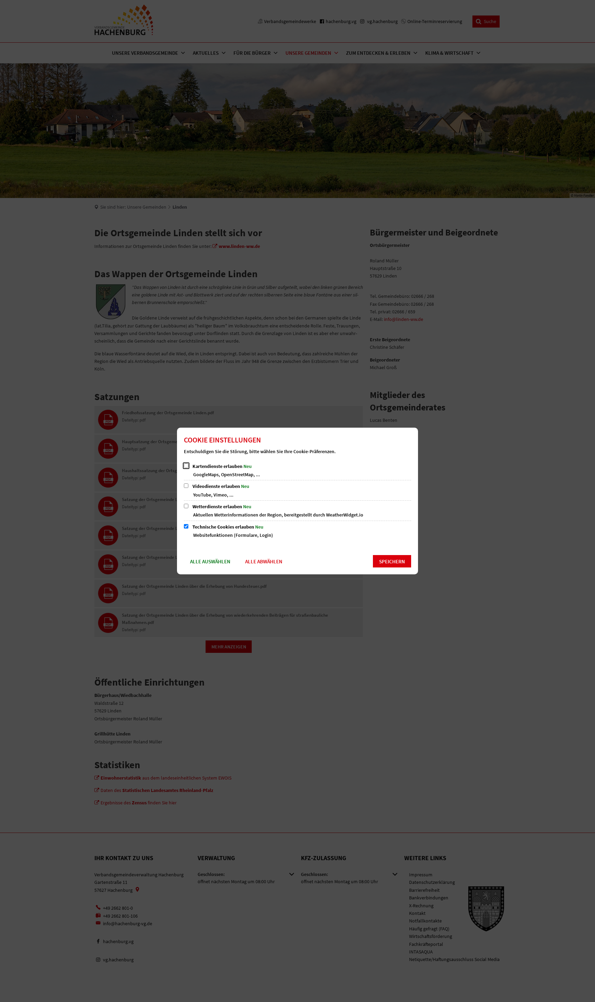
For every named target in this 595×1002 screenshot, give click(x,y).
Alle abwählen (263, 561)
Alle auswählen (210, 561)
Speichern (392, 561)
